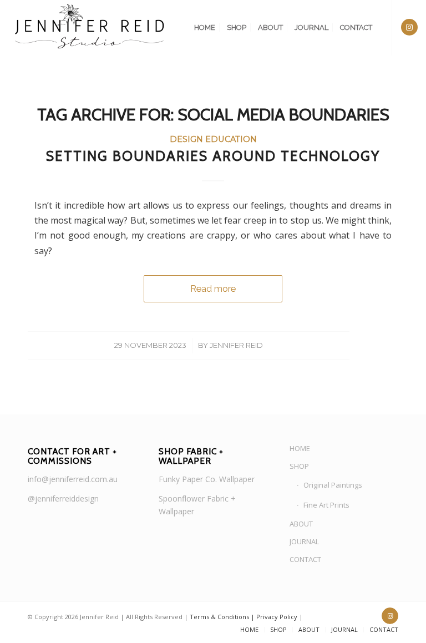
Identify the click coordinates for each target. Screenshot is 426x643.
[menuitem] (205, 27)
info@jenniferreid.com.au (73, 479)
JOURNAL (304, 541)
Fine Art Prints (326, 505)
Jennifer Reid (236, 345)
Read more (213, 288)
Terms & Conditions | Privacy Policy (243, 616)
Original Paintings (332, 485)
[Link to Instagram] (409, 27)
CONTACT (305, 559)
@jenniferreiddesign (63, 498)
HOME (300, 448)
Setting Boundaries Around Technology (213, 156)
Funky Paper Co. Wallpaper (207, 479)
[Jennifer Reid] (90, 27)
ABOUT (301, 524)
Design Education (213, 139)
